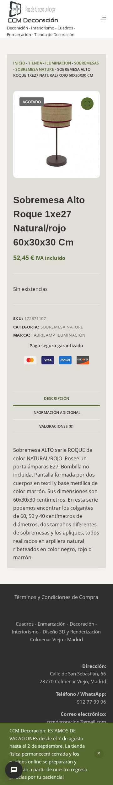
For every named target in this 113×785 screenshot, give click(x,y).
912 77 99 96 (91, 702)
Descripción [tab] (56, 398)
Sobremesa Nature (34, 69)
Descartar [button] (99, 753)
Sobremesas (86, 63)
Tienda (35, 63)
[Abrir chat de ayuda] (14, 770)
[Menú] (103, 19)
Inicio (19, 63)
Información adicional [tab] (56, 412)
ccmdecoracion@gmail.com (76, 722)
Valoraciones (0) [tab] (56, 426)
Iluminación (58, 63)
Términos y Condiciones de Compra (56, 597)
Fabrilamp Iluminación (58, 335)
